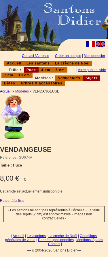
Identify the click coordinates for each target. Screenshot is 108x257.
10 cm (24, 75)
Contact (54, 244)
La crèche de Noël (72, 63)
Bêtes (9, 83)
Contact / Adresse (35, 56)
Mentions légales (89, 240)
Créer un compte (68, 56)
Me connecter (94, 56)
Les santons (38, 63)
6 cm (60, 70)
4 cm (45, 70)
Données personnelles (56, 240)
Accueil (14, 63)
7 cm (8, 75)
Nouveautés (69, 78)
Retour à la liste (12, 201)
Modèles (22, 91)
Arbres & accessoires (41, 83)
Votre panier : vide (92, 70)
